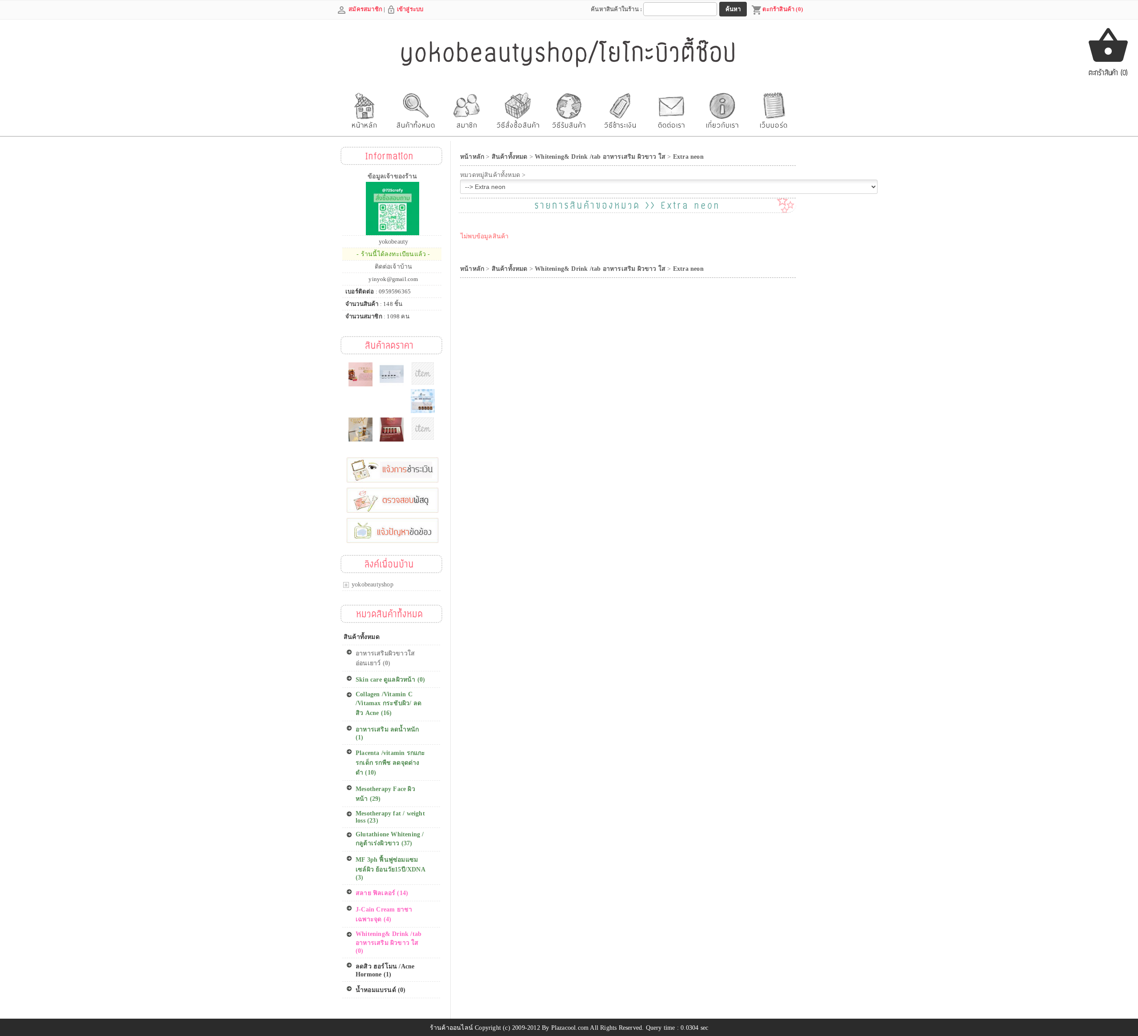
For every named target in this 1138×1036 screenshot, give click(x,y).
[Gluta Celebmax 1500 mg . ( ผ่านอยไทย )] (360, 429)
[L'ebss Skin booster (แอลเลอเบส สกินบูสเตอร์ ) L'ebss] (422, 373)
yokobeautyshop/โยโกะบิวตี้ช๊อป (569, 52)
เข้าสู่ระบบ (410, 9)
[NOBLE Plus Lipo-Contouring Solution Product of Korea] (391, 429)
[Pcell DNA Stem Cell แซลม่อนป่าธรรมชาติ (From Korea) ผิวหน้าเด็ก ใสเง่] (422, 401)
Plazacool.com (570, 1027)
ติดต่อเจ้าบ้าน (394, 266)
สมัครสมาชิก (365, 9)
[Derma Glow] (360, 374)
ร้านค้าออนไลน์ (451, 1027)
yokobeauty (394, 241)
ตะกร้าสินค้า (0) (782, 9)
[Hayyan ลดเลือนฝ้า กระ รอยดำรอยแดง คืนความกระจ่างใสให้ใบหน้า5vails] (391, 374)
